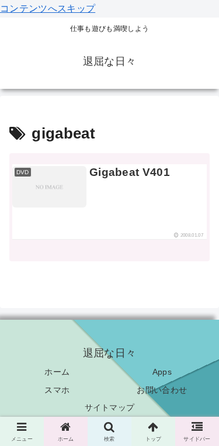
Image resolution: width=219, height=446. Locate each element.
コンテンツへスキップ (47, 8)
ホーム (56, 371)
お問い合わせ (162, 390)
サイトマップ (110, 407)
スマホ (56, 390)
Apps (162, 371)
